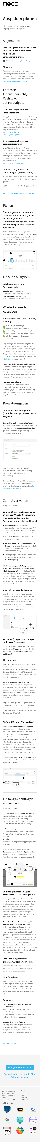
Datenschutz (25, 1097)
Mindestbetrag (8, 359)
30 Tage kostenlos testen (20, 1067)
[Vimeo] (7, 1103)
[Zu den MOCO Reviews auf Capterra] (7, 1109)
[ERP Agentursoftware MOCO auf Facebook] (13, 1103)
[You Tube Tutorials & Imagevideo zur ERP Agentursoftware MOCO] (5, 1103)
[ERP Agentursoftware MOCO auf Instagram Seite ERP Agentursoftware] (9, 1103)
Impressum (24, 1093)
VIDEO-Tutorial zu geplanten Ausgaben (19, 61)
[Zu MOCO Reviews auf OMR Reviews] (20, 1120)
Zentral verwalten (25, 26)
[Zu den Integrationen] (33, 1130)
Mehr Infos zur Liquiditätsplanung (15, 163)
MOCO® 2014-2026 (8, 1093)
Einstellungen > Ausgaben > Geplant (16, 81)
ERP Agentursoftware (9, 1091)
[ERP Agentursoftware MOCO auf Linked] (3, 1103)
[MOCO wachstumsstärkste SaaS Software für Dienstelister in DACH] (20, 1130)
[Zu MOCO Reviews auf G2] (7, 1131)
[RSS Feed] (12, 1103)
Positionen (29, 966)
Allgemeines (7, 26)
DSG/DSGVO (25, 1099)
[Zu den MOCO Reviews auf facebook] (33, 1110)
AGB (22, 1095)
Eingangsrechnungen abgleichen (14, 29)
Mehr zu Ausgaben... (10, 1043)
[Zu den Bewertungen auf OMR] (20, 1110)
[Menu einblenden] (35, 4)
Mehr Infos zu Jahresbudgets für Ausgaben (18, 193)
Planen (15, 26)
